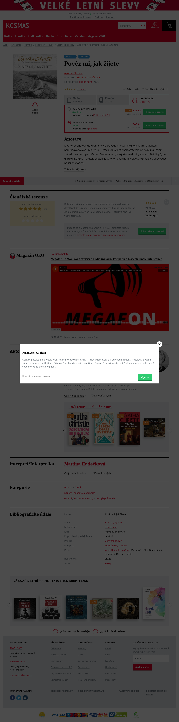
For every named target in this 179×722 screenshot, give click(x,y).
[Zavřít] (159, 344)
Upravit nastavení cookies (36, 376)
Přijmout (145, 377)
